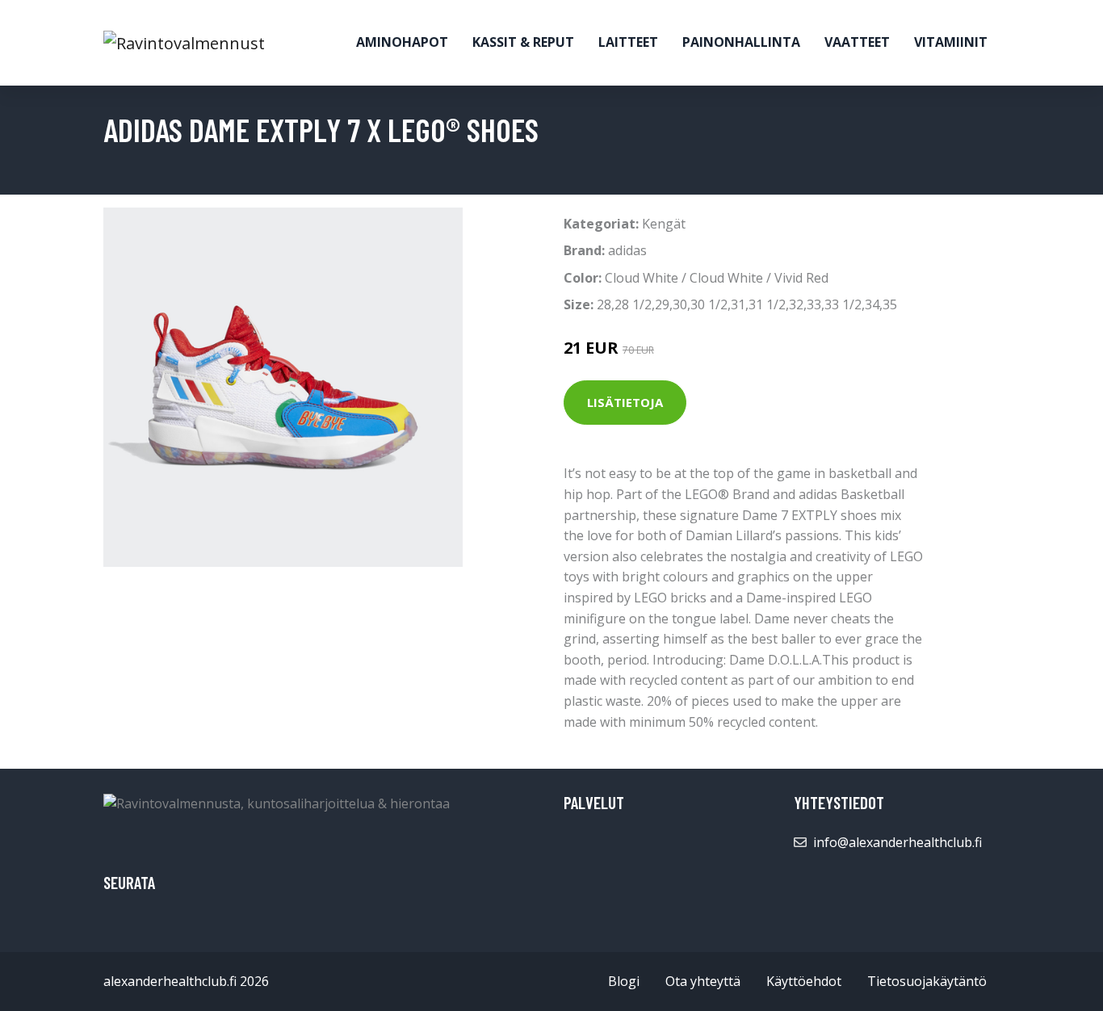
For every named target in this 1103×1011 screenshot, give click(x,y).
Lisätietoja (625, 402)
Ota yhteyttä (702, 981)
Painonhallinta (741, 42)
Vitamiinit (951, 42)
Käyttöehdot (803, 981)
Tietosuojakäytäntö (927, 981)
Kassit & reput (523, 42)
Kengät (664, 224)
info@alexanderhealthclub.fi (897, 842)
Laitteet (628, 42)
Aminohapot (402, 42)
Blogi (624, 981)
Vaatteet (857, 42)
